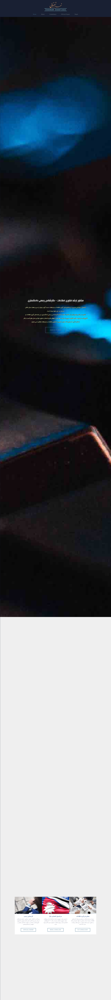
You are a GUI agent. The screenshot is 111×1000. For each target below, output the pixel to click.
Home (34, 14)
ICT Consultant (83, 929)
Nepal (76, 14)
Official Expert (65, 14)
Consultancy (52, 14)
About (43, 14)
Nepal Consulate (55, 929)
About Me (55, 330)
